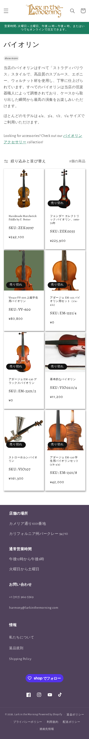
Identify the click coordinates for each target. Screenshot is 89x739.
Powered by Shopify (50, 714)
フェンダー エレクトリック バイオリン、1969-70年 (65, 219)
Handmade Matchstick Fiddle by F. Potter (23, 217)
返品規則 (16, 648)
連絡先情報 (46, 729)
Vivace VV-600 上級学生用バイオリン (23, 299)
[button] (6, 10)
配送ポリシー (71, 722)
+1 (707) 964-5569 (21, 597)
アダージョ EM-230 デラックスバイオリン (23, 381)
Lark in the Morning (26, 714)
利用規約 (52, 722)
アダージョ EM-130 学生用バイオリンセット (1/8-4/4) (64, 461)
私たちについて (21, 637)
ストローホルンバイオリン (23, 459)
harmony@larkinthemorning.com (33, 607)
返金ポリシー (75, 714)
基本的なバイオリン (63, 379)
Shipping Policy (20, 659)
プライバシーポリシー (27, 722)
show (8, 58)
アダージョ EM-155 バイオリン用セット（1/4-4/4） (65, 301)
